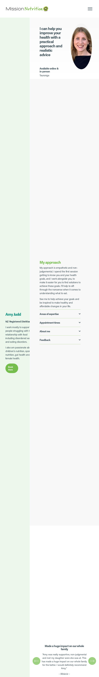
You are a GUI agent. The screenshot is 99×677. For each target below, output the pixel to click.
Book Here (10, 368)
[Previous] (36, 661)
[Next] (92, 661)
